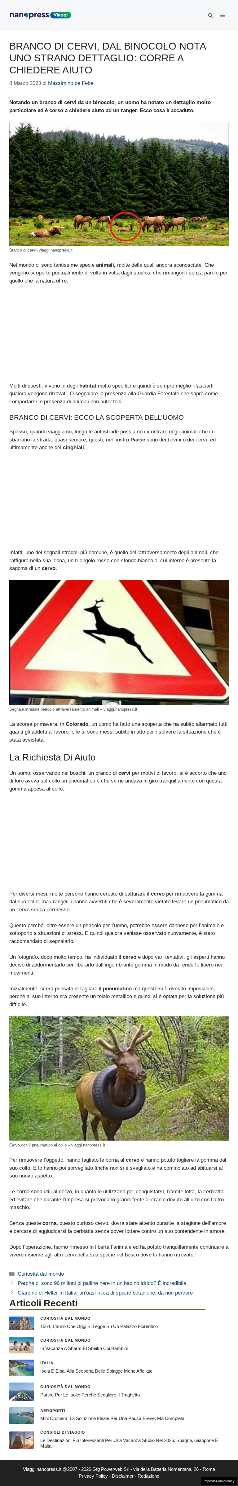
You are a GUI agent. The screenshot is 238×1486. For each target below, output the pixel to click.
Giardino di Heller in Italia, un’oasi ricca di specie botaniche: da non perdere (105, 1293)
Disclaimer (123, 1476)
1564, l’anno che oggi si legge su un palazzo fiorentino (99, 1326)
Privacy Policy (93, 1476)
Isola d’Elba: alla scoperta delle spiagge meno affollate (96, 1371)
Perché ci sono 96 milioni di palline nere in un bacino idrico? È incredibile (102, 1283)
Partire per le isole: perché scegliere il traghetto (90, 1394)
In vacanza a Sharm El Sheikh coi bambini (84, 1348)
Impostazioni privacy (219, 1481)
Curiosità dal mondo (41, 1274)
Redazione (148, 1476)
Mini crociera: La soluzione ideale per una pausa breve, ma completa (112, 1418)
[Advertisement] (119, 336)
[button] (211, 15)
